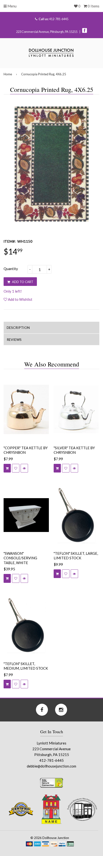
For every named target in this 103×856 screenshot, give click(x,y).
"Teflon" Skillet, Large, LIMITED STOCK (76, 555)
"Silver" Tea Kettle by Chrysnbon (74, 450)
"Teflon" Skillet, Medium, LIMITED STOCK (26, 666)
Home (8, 74)
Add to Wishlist (19, 299)
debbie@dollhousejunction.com (51, 766)
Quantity (11, 268)
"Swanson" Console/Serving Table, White (20, 558)
